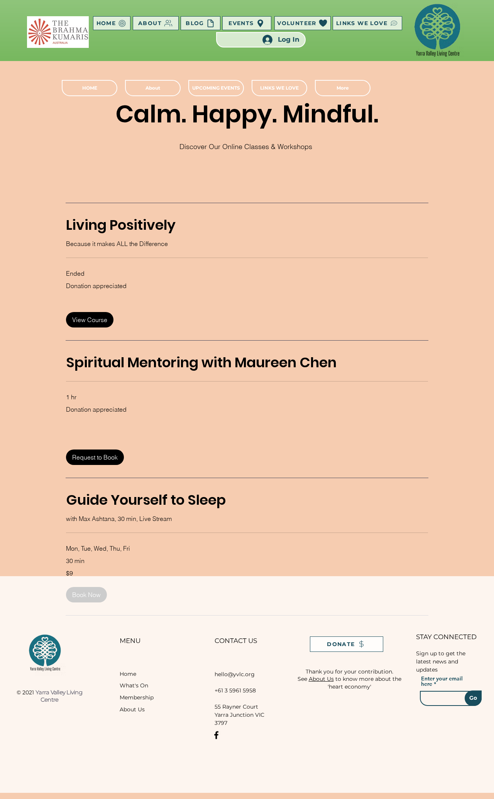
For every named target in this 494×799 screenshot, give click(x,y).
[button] (89, 319)
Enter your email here (442, 681)
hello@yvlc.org (235, 674)
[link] (247, 225)
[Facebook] (216, 735)
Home (128, 673)
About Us (132, 709)
